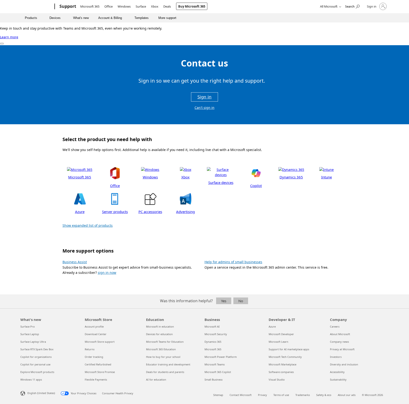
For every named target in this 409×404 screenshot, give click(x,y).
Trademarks (302, 395)
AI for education (156, 379)
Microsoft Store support (100, 341)
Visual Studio (277, 379)
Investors (336, 357)
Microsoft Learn (278, 341)
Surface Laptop (29, 334)
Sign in (204, 97)
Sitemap (218, 395)
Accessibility (337, 372)
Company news (339, 341)
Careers (334, 326)
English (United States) (41, 393)
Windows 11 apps (31, 379)
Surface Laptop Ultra (33, 341)
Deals (167, 6)
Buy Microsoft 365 (191, 6)
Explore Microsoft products (37, 372)
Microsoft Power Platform (220, 357)
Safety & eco (323, 395)
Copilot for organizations (36, 357)
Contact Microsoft (241, 395)
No (240, 300)
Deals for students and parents (165, 372)
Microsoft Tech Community (285, 357)
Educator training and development (168, 364)
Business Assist (74, 262)
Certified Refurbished (98, 364)
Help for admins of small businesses (233, 262)
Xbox (154, 6)
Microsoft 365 (89, 6)
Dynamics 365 (212, 341)
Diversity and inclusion (344, 364)
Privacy (262, 395)
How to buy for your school (163, 357)
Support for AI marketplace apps (289, 349)
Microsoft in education (160, 326)
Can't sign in (204, 107)
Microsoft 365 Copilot (217, 372)
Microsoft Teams (214, 364)
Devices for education (159, 334)
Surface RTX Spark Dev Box (36, 349)
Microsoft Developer (281, 334)
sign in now (107, 272)
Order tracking (94, 357)
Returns (89, 349)
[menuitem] (33, 17)
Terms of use (281, 395)
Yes (223, 300)
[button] (79, 173)
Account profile (94, 326)
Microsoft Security (215, 334)
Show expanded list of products (87, 225)
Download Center (96, 334)
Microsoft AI (212, 326)
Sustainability (338, 379)
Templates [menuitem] (141, 18)
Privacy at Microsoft (342, 349)
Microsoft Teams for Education (165, 341)
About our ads (347, 395)
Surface (141, 6)
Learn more (9, 37)
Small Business (213, 379)
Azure (272, 326)
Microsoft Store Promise (100, 372)
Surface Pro (27, 326)
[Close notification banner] (2, 43)
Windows (124, 6)
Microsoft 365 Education (161, 349)
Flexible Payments (96, 379)
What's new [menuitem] (81, 18)
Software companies (281, 372)
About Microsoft (340, 334)
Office (108, 6)
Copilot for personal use (35, 364)
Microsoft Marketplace (282, 364)
